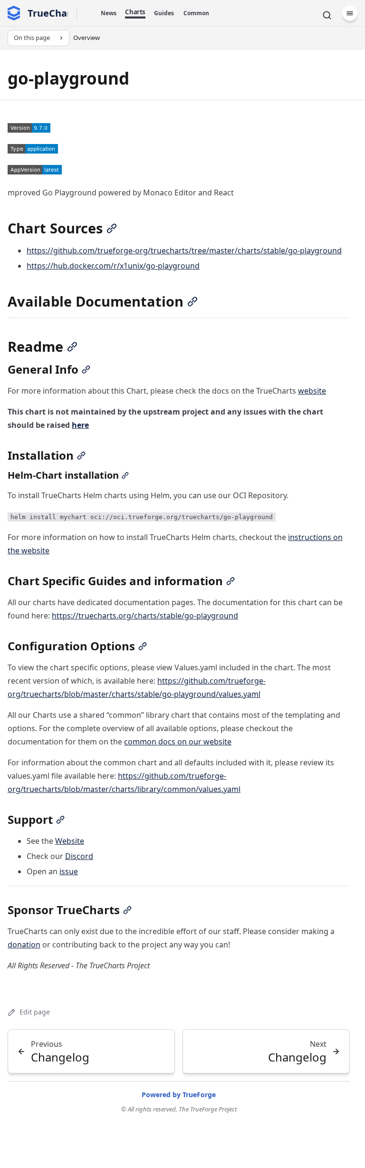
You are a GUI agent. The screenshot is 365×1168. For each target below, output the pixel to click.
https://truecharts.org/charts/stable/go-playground (145, 615)
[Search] (327, 15)
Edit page (34, 1011)
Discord (79, 856)
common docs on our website (177, 741)
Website (69, 841)
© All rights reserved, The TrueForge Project (179, 1109)
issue (68, 871)
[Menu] (349, 13)
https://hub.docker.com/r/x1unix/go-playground (113, 266)
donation (24, 944)
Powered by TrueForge (179, 1094)
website (312, 391)
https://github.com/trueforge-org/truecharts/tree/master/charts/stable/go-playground (184, 250)
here (80, 425)
